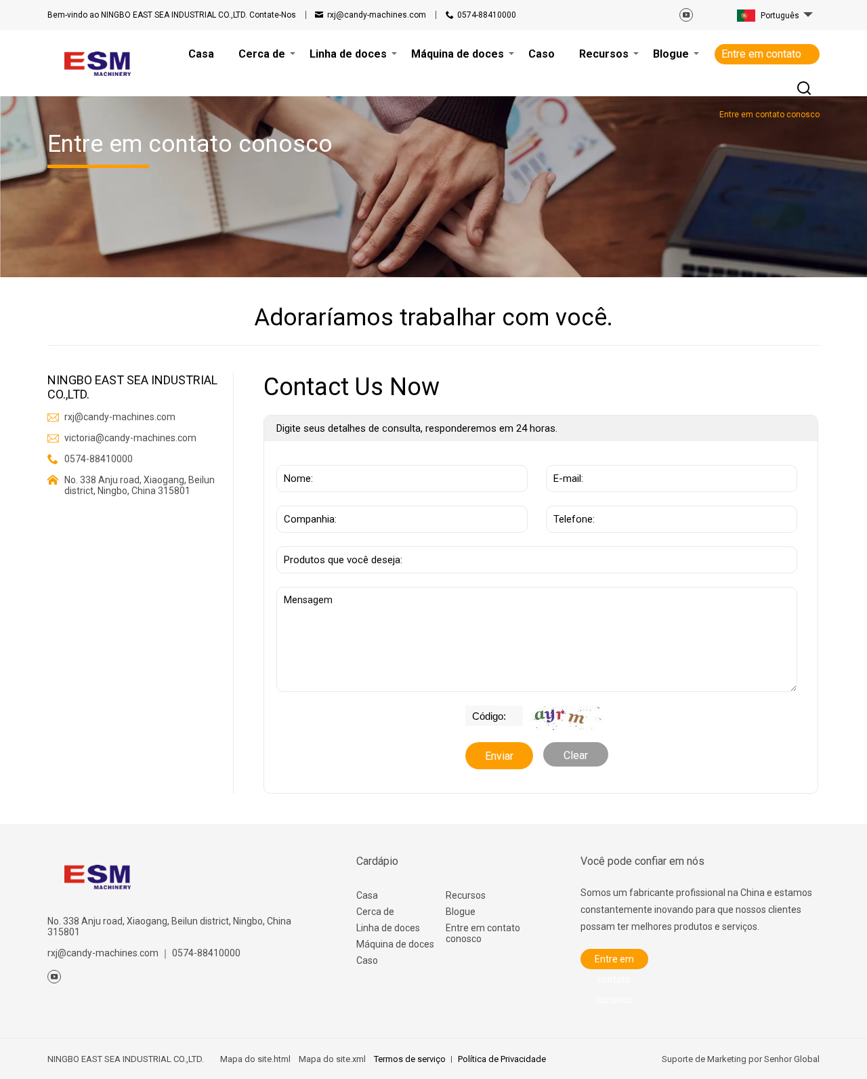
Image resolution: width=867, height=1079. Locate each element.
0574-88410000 (486, 15)
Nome (295, 458)
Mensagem (311, 593)
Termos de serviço (410, 1059)
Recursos (466, 895)
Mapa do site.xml (332, 1059)
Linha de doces (388, 927)
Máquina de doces (395, 944)
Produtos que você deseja (342, 539)
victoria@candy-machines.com (130, 437)
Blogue (460, 911)
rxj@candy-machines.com (376, 15)
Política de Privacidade (502, 1059)
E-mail (564, 458)
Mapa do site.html (255, 1059)
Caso (367, 960)
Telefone (570, 498)
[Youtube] (686, 15)
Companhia (306, 498)
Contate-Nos (171, 15)
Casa (367, 895)
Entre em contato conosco (761, 55)
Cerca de (375, 911)
